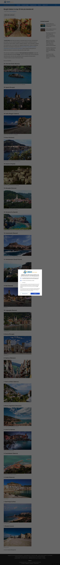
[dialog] (30, 282)
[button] (30, 282)
